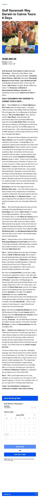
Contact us (7, 494)
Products (4, 4)
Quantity (7, 406)
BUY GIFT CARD (20, 454)
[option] (6, 49)
